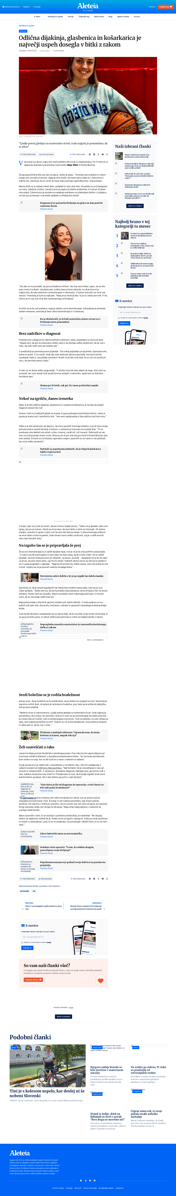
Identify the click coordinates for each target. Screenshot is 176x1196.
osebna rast (97, 1047)
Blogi (110, 16)
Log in (71, 1007)
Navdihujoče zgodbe (55, 16)
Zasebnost (120, 1188)
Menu (38, 16)
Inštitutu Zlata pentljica (50, 768)
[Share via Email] (103, 154)
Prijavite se (27, 948)
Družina (137, 16)
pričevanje (24, 891)
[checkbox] (22, 942)
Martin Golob (99, 16)
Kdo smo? (78, 1188)
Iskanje (37, 7)
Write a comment (63, 1016)
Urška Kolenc (45, 50)
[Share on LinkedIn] (94, 154)
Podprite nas (164, 7)
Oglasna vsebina (123, 16)
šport (14, 1047)
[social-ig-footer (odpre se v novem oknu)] (95, 1181)
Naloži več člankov (135, 206)
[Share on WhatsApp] (107, 154)
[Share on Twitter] (98, 154)
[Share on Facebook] (90, 154)
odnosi (135, 1047)
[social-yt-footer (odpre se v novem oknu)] (81, 1181)
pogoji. (49, 942)
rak (34, 891)
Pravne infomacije (90, 1188)
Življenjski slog (84, 16)
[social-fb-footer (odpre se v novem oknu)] (86, 1181)
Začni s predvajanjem (95, 640)
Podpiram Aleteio (31, 980)
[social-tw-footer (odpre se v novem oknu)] (90, 1181)
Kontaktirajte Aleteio (106, 1188)
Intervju (71, 16)
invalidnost (137, 1091)
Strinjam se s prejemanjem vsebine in (37, 942)
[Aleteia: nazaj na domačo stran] (88, 5)
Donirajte (69, 1188)
